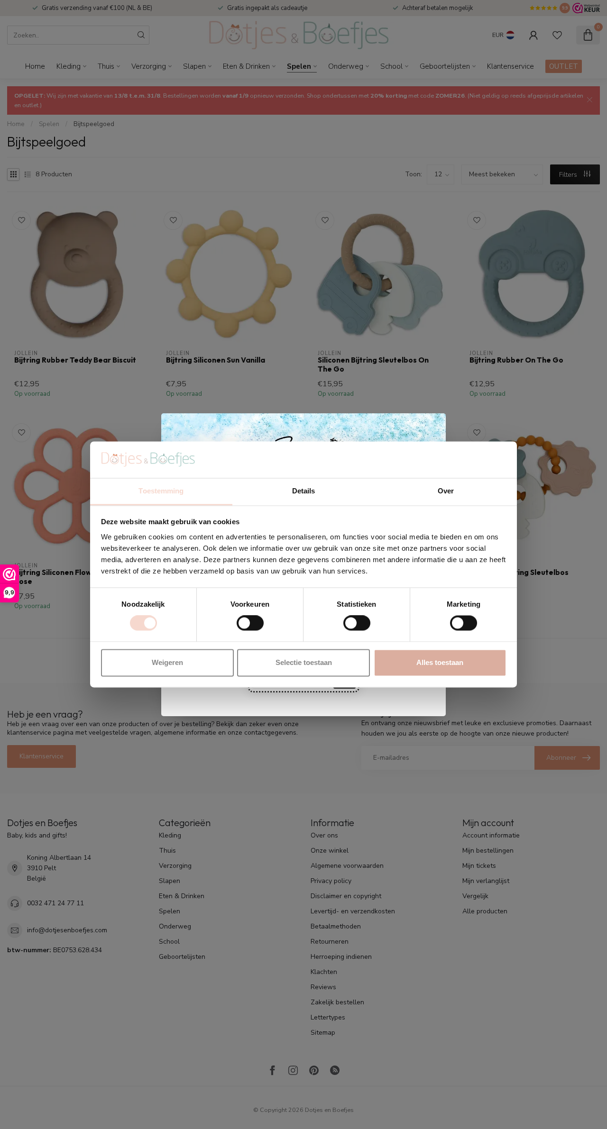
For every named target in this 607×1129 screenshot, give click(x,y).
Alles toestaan (439, 662)
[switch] (250, 623)
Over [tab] (446, 491)
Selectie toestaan (304, 662)
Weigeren (167, 662)
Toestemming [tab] (161, 491)
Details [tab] (303, 491)
